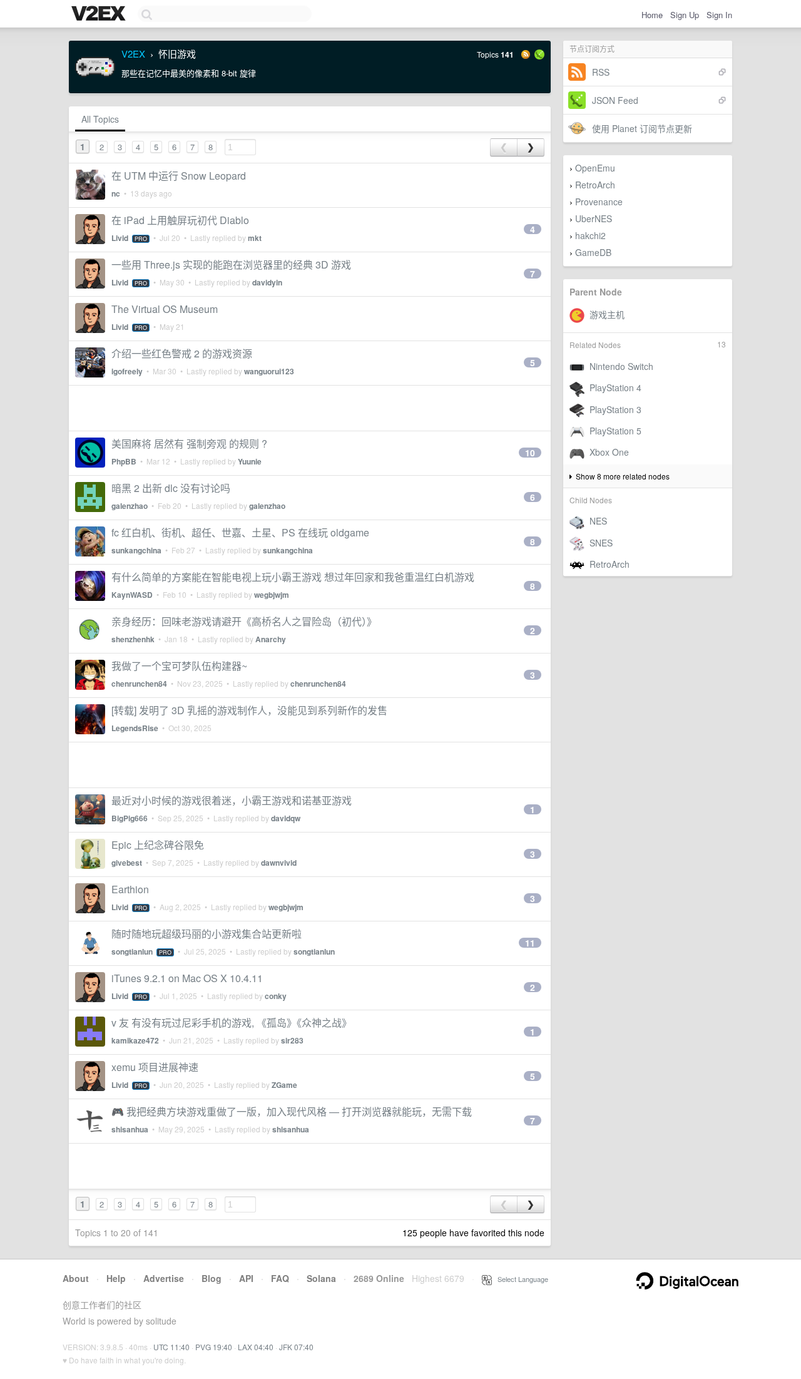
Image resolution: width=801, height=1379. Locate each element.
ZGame (284, 1084)
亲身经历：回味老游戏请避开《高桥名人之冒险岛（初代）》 (244, 621)
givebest (126, 862)
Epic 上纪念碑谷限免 (157, 845)
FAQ (280, 1278)
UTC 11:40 (171, 1346)
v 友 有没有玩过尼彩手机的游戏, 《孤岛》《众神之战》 (231, 1022)
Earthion (130, 889)
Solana (321, 1278)
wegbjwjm (271, 594)
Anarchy (270, 639)
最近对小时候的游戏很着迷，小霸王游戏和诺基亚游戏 (231, 800)
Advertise (163, 1278)
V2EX (133, 53)
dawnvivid (279, 862)
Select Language (520, 1279)
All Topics (100, 119)
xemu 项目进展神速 (154, 1067)
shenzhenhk (133, 639)
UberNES (593, 218)
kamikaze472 (135, 1040)
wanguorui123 (269, 371)
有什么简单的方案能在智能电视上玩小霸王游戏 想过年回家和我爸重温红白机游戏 (292, 577)
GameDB (593, 252)
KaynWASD (132, 594)
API (246, 1278)
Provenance (599, 201)
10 (530, 453)
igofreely (127, 371)
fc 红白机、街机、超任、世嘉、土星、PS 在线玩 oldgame (240, 532)
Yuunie (250, 461)
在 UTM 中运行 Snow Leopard (178, 175)
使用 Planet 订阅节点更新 (642, 128)
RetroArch (595, 184)
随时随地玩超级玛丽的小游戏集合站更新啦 (206, 933)
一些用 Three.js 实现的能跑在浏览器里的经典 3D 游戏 (231, 264)
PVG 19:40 (213, 1346)
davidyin (267, 282)
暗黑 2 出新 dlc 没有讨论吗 (170, 488)
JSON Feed (615, 100)
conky (276, 996)
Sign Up (684, 15)
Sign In (719, 15)
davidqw (285, 818)
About (76, 1278)
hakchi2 (590, 235)
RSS (601, 72)
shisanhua (129, 1129)
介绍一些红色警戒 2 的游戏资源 (181, 353)
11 (530, 943)
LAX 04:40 (255, 1346)
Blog (212, 1278)
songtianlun (132, 951)
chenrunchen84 (139, 683)
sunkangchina (136, 550)
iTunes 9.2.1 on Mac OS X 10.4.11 (187, 978)
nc (115, 193)
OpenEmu (595, 167)
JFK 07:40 (296, 1346)
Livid (119, 238)
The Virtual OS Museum (164, 309)
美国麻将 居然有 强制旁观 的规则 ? (189, 443)
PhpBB (123, 461)
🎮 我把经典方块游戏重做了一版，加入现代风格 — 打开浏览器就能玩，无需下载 (291, 1111)
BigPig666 (129, 818)
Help (116, 1278)
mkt (255, 238)
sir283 (292, 1040)
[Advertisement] (310, 408)
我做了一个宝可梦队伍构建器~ (179, 666)
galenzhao (129, 505)
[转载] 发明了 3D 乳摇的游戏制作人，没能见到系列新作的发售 (249, 710)
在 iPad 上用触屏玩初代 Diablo (180, 220)
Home (652, 15)
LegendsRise (134, 728)
